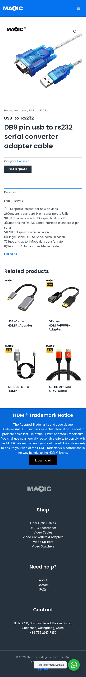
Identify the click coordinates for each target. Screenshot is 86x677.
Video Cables (43, 532)
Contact (43, 585)
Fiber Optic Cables (43, 523)
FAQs (43, 589)
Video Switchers (43, 546)
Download (43, 460)
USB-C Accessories (43, 528)
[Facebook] (40, 669)
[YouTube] (46, 669)
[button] (75, 31)
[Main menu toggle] (78, 8)
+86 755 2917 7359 (43, 632)
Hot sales (20, 110)
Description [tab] (12, 192)
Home (8, 110)
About (43, 580)
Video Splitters (43, 542)
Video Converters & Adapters (43, 537)
